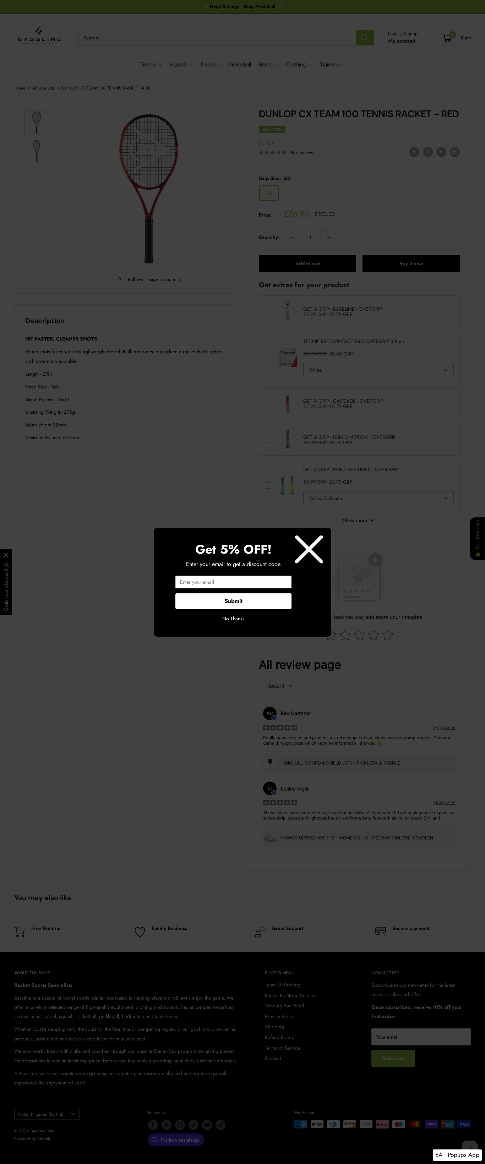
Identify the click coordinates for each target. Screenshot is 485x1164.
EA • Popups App (457, 1155)
